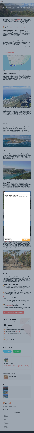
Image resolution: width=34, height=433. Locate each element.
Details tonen (7, 239)
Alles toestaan (25, 239)
